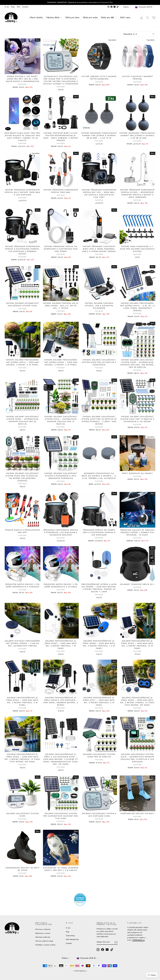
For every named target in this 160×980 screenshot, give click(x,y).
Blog (13, 7)
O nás (7, 7)
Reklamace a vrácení (42, 933)
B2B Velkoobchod (72, 939)
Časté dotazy (70, 935)
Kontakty (25, 7)
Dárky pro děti (108, 17)
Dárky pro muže (90, 17)
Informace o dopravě (42, 929)
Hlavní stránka (36, 17)
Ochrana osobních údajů (44, 941)
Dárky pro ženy (72, 17)
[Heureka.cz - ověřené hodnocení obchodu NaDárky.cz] (80, 899)
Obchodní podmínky (42, 937)
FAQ (18, 7)
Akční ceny (125, 17)
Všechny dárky (53, 17)
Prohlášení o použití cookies (45, 945)
